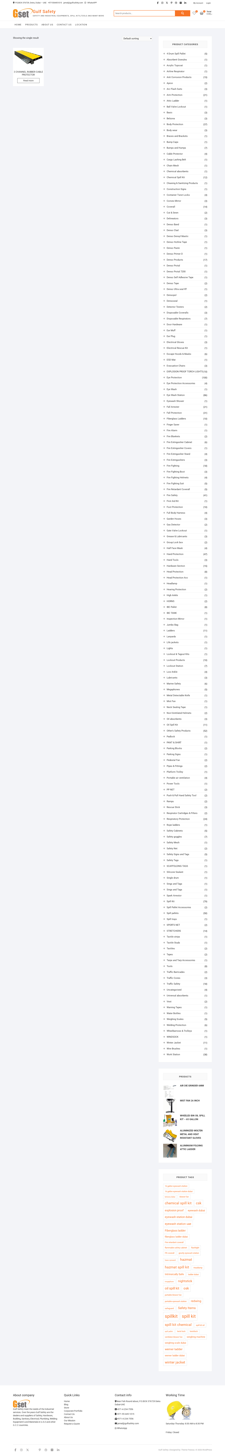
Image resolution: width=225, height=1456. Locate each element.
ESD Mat (171, 359)
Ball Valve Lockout (176, 106)
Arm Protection (174, 95)
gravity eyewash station (189, 1253)
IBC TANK (172, 613)
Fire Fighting (173, 465)
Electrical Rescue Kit (177, 348)
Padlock (171, 736)
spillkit (171, 1316)
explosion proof (174, 1210)
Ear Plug (171, 336)
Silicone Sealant (175, 872)
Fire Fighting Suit (175, 483)
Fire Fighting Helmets (178, 477)
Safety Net (172, 848)
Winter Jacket (174, 1042)
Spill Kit (170, 901)
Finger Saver (173, 424)
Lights (170, 648)
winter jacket (175, 1362)
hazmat (186, 1260)
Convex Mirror (174, 201)
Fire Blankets (173, 436)
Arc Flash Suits (174, 89)
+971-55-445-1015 (125, 1414)
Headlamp (172, 583)
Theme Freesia (187, 1450)
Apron (170, 83)
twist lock (181, 1331)
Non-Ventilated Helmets (179, 713)
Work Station (173, 1054)
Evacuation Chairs (176, 365)
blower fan (184, 1197)
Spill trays (172, 919)
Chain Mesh (173, 165)
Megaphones (173, 689)
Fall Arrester (173, 407)
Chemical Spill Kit (176, 177)
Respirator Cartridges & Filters (182, 813)
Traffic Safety (173, 983)
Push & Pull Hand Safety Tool (181, 795)
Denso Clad (172, 230)
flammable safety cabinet (176, 1248)
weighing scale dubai (175, 1342)
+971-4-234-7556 (125, 1409)
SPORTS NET (173, 925)
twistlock (194, 1331)
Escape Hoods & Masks (179, 354)
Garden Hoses (174, 518)
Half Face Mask (175, 548)
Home (18, 24)
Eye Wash (172, 389)
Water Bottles (174, 1013)
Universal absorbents (177, 995)
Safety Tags (173, 860)
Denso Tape (173, 283)
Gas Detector (173, 524)
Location (81, 24)
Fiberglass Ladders (176, 418)
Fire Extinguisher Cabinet (179, 442)
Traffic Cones (173, 978)
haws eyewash (170, 1260)
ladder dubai (193, 1274)
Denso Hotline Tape (177, 242)
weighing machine (196, 1337)
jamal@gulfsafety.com (73, 3)
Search (182, 13)
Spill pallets (173, 913)
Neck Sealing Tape (176, 707)
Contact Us (64, 24)
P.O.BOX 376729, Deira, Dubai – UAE (30, 3)
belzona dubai (170, 1197)
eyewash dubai (196, 1210)
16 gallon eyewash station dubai (179, 1191)
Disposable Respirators (179, 318)
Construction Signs (176, 189)
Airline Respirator (175, 71)
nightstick (185, 1281)
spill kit (189, 1316)
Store (66, 1407)
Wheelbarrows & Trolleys (179, 1031)
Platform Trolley (175, 772)
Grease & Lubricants (177, 536)
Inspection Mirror (175, 618)
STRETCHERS (174, 931)
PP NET (170, 789)
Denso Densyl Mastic (177, 236)
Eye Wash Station (176, 395)
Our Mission (69, 1420)
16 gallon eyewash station (176, 1186)
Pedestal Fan (173, 760)
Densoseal (172, 301)
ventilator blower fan (173, 1337)
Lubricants (172, 677)
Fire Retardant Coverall (178, 489)
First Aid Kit (173, 501)
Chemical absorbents (177, 171)
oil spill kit (172, 1288)
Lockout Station (175, 666)
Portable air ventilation (178, 777)
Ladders (171, 630)
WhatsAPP (92, 3)
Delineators (172, 218)
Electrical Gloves (175, 342)
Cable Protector (175, 153)
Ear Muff (171, 330)
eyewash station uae (178, 1224)
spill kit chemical (178, 1325)
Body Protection (175, 124)
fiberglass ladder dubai (176, 1236)
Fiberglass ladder (175, 1230)
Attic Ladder (173, 100)
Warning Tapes (174, 1007)
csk (198, 1203)
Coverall (171, 206)
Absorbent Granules (177, 59)
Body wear (172, 130)
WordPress (207, 1450)
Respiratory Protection (178, 819)
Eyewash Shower (175, 401)
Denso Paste (173, 248)
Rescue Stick (173, 807)
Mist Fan (171, 701)
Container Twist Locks (178, 195)
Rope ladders (173, 825)
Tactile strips (173, 936)
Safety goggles (174, 836)
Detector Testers (175, 307)
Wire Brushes (173, 1048)
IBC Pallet (172, 607)
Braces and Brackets (177, 136)
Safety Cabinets (175, 830)
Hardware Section (176, 566)
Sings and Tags (174, 883)
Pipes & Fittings (175, 766)
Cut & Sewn (172, 212)
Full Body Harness (176, 512)
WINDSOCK (172, 1037)
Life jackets (173, 642)
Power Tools (173, 783)
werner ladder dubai (175, 1355)
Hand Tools (172, 560)
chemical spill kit (178, 1203)
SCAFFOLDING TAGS (177, 866)
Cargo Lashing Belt (176, 159)
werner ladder (173, 1349)
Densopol (171, 295)
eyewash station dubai (178, 1217)
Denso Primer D (175, 253)
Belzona (171, 118)
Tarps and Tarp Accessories (181, 960)
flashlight (195, 1248)
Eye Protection (174, 377)
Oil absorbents (174, 719)
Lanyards (171, 636)
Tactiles (171, 948)
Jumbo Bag (172, 624)
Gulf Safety (44, 11)
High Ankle (172, 595)
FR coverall (169, 1253)
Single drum (173, 877)
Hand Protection (175, 554)
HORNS (170, 601)
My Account (198, 3)
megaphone (169, 1282)
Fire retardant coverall (174, 1242)
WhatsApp (122, 1428)
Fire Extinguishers (176, 460)
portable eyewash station (176, 1301)
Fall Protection (174, 412)
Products (31, 24)
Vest (169, 1001)
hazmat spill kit (177, 1267)
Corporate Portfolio (73, 1411)
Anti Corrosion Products (179, 77)
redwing (196, 1301)
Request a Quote (72, 1424)
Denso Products (175, 259)
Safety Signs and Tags (178, 854)
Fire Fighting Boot (176, 471)
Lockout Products (176, 660)
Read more (28, 80)
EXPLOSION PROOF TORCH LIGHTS (185, 371)
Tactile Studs (173, 942)
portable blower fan (173, 1295)
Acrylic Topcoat (175, 65)
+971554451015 (55, 3)
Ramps (170, 801)
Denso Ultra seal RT (177, 289)
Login (208, 3)
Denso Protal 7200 (176, 271)
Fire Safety (172, 495)
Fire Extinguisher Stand (178, 454)
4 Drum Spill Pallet (176, 53)
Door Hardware (174, 324)
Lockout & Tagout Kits (178, 654)
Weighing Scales (175, 1019)
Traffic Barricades (176, 972)
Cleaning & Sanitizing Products (182, 183)
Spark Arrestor (174, 895)
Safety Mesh (173, 842)
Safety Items (187, 1308)
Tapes (170, 954)
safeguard (169, 1308)
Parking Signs (174, 754)
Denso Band (173, 224)
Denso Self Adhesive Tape (180, 277)
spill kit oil (200, 1325)
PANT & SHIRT (174, 742)
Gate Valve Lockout (177, 530)
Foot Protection (175, 507)
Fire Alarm (172, 430)
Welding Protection (176, 1025)
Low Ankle (172, 672)
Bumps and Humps (176, 147)
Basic (169, 112)
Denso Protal (173, 265)
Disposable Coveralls (177, 312)
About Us (47, 24)
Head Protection (175, 571)
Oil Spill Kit (172, 724)
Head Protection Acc (177, 577)
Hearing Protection (176, 589)
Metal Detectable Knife (178, 695)
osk (186, 1288)
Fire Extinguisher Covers (179, 448)
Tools (169, 966)
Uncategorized (174, 989)
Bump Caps (172, 142)
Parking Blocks (174, 748)
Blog (66, 1404)
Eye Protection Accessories (181, 383)
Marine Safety (174, 683)
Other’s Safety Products (179, 730)
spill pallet (169, 1331)
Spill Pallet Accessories (179, 907)
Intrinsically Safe (174, 1274)
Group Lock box (175, 542)
